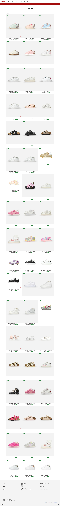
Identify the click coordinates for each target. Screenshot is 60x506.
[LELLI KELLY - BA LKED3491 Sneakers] (30, 239)
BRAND (24, 1)
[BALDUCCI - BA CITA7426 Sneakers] (46, 26)
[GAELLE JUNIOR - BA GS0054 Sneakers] (14, 159)
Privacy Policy (42, 486)
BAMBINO (16, 1)
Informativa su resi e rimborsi (44, 489)
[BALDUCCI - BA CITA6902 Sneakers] (14, 52)
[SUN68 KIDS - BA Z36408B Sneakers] (30, 391)
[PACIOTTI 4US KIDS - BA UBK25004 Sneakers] (30, 284)
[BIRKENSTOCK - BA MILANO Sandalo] (30, 105)
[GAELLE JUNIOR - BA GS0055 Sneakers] (46, 79)
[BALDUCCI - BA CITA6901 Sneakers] (30, 52)
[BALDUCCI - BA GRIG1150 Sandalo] (30, 338)
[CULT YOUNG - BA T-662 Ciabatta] (30, 132)
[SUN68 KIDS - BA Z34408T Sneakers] (46, 155)
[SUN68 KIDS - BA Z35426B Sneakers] (46, 467)
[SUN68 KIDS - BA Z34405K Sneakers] (14, 182)
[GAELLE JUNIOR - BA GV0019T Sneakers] (46, 284)
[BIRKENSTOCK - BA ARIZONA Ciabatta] (14, 132)
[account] (58, 1)
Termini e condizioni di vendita (44, 483)
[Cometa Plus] (3, 1)
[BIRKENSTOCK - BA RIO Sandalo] (14, 364)
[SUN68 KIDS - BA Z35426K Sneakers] (14, 467)
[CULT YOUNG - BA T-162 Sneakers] (14, 281)
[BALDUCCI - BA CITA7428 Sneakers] (14, 26)
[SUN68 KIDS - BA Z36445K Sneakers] (46, 212)
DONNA (9, 1)
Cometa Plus (9, 499)
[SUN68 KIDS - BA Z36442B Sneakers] (46, 364)
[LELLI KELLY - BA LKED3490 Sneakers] (46, 239)
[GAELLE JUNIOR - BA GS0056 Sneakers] (14, 79)
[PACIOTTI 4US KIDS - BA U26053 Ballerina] (46, 338)
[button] (58, 504)
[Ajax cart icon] (57, 1)
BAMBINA (20, 1)
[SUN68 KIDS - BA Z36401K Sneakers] (14, 444)
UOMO (12, 1)
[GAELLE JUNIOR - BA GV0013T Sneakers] (30, 311)
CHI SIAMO (28, 1)
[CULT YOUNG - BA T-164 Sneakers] (30, 262)
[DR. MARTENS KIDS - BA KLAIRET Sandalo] (30, 185)
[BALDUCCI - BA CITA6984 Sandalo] (46, 105)
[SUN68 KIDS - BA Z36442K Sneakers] (46, 185)
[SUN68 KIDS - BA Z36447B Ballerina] (46, 444)
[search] (55, 1)
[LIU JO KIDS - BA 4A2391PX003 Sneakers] (46, 307)
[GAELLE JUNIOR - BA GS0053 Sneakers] (30, 159)
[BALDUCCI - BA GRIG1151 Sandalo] (14, 338)
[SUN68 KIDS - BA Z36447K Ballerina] (14, 239)
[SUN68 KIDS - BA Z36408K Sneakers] (14, 212)
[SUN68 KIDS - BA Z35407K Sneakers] (14, 262)
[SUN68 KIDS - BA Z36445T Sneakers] (30, 79)
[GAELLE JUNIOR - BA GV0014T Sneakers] (14, 311)
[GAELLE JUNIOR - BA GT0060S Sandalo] (14, 391)
